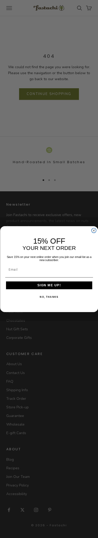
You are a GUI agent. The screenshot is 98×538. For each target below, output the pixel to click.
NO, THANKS (49, 296)
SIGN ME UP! (49, 285)
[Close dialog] (93, 230)
